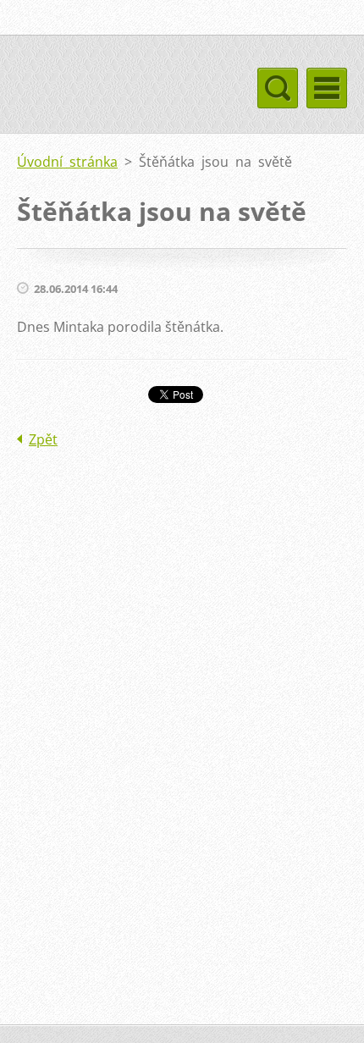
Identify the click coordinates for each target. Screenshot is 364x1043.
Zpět (43, 439)
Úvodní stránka (67, 161)
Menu (326, 88)
